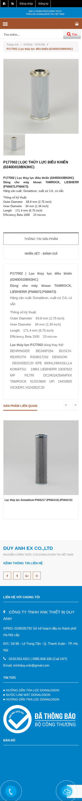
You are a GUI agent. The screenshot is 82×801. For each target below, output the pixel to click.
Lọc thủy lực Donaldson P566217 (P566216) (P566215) (38, 500)
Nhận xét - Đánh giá (41, 253)
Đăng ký (43, 3)
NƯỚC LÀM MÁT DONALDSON (28, 695)
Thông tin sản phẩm (41, 239)
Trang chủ (14, 44)
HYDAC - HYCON (34, 44)
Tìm (74, 34)
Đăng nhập (26, 3)
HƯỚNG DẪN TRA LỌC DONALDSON (32, 690)
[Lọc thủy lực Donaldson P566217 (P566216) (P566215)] (41, 457)
